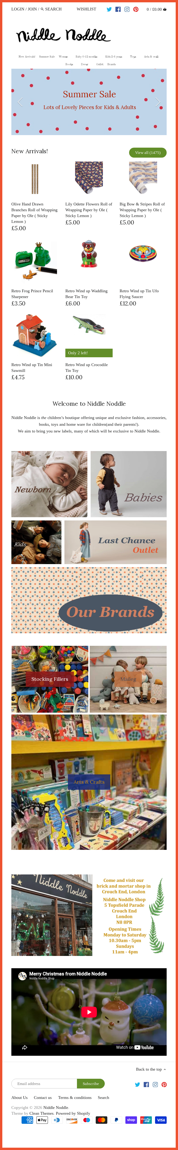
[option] (89, 102)
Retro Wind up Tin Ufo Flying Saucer (139, 294)
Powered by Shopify (73, 1113)
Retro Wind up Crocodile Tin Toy (86, 367)
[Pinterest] (136, 8)
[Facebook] (118, 8)
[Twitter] (109, 8)
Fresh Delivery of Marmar (89, 104)
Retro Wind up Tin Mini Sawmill (31, 367)
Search (103, 1097)
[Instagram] (127, 8)
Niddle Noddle (55, 1107)
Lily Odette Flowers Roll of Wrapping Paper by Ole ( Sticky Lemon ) (88, 210)
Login (17, 9)
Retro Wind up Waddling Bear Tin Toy (86, 294)
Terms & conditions (75, 1097)
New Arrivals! (29, 151)
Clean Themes (41, 1113)
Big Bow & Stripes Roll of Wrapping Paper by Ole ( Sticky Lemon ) (142, 210)
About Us (19, 1097)
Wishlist (86, 9)
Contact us (43, 1097)
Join (32, 9)
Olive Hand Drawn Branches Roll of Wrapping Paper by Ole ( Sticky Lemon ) (34, 213)
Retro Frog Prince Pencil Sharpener (32, 294)
